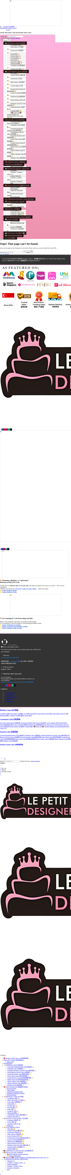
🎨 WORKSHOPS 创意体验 (13, 235)
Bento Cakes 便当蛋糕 (16, 166)
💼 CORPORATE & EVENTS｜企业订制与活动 (19, 199)
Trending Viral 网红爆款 (17, 715)
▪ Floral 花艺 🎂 (11, 1104)
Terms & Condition (11, 697)
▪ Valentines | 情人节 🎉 (14, 1124)
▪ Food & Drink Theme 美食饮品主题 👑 (16, 90)
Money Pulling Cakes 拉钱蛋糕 (45, 739)
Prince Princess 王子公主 (50, 724)
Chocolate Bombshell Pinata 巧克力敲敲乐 (12, 735)
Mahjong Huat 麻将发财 (35, 724)
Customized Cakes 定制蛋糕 (10, 719)
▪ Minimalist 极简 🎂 (13, 1113)
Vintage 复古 (28, 715)
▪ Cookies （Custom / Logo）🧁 (14, 173)
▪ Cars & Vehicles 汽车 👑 (15, 86)
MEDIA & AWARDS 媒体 (15, 224)
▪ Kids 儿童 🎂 (11, 1109)
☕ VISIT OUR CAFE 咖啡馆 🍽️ (15, 233)
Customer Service (11, 693)
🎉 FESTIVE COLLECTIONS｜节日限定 (15, 1118)
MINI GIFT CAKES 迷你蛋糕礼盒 (13, 1060)
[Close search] (1, 766)
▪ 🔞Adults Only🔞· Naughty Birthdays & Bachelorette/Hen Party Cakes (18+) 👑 (15, 115)
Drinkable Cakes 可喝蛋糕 (32, 735)
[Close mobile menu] (0, 775)
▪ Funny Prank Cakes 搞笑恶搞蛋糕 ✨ (16, 140)
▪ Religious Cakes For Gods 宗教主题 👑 (16, 104)
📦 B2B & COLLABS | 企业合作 (13, 1152)
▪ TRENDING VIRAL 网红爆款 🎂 (17, 1114)
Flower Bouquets (15, 197)
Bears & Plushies (11, 1088)
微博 (31, 682)
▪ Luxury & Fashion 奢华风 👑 (16, 94)
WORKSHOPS (7, 1063)
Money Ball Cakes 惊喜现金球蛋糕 (25, 739)
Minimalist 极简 (4, 715)
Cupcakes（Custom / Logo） (14, 178)
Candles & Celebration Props (15, 191)
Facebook (10, 682)
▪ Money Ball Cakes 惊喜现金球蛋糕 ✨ (16, 147)
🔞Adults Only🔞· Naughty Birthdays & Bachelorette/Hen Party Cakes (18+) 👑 (25, 1157)
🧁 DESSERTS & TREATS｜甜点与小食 (15, 1159)
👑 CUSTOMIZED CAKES (11, 1127)
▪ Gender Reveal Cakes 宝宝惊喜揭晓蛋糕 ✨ (16, 144)
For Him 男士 (48, 713)
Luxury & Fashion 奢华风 (20, 724)
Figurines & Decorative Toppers (15, 194)
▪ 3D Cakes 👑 (11, 1129)
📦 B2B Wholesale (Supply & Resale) (16, 204)
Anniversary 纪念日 (26, 723)
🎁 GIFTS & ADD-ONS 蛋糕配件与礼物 (15, 1087)
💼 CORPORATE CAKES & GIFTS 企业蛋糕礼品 (18, 1150)
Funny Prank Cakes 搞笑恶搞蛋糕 (51, 737)
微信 (19, 661)
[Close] (1, 768)
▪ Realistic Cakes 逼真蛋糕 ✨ (16, 158)
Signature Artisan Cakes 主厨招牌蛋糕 (11, 744)
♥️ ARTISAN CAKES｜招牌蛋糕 (15, 162)
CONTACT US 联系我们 (15, 229)
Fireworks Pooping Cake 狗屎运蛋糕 (30, 737)
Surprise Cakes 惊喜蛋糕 (9, 732)
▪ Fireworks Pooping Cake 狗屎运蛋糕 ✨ (16, 136)
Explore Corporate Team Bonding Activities (15, 626)
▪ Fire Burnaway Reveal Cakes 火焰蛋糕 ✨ (15, 133)
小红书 (27, 682)
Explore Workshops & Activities (11, 625)
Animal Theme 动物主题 (13, 723)
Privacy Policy (10, 695)
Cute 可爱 (26, 713)
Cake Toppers (11, 1090)
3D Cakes (2, 723)
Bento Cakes (10, 1062)
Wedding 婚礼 (29, 726)
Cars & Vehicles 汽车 (53, 723)
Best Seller (9, 699)
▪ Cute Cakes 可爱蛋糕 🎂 (15, 51)
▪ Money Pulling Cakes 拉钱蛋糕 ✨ (16, 151)
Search (6, 41)
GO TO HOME (4, 254)
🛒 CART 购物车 (10, 238)
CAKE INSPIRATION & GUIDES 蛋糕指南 (18, 217)
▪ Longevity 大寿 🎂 (13, 1111)
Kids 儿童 (56, 713)
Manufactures (10, 701)
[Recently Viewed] (5, 759)
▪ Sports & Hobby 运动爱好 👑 (16, 108)
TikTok (16, 682)
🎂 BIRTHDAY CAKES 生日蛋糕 (13, 1096)
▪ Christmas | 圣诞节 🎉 (17, 214)
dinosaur (17, 38)
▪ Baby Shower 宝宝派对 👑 (16, 83)
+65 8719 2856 (5, 657)
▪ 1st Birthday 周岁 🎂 (13, 1098)
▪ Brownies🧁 (11, 1161)
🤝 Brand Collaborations (17, 206)
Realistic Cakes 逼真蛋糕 (10, 741)
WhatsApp (14, 661)
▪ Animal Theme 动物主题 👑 (16, 76)
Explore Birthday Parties (9, 592)
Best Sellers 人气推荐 (16, 713)
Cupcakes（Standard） (16, 181)
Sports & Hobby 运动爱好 (16, 726)
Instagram (4, 682)
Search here (4, 36)
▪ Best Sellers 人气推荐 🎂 (15, 47)
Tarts (11, 183)
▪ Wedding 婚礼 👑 (12, 1148)
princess (13, 38)
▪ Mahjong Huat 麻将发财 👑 (16, 97)
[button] (36, 43)
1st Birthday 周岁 (5, 713)
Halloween (10, 1125)
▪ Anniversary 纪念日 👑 (14, 79)
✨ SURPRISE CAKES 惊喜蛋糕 (13, 1065)
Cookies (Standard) (12, 1164)
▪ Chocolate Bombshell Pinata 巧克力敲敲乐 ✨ (15, 122)
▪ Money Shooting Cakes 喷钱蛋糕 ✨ (16, 155)
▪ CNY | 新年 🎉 (12, 1122)
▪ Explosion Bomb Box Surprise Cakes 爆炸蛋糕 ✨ (15, 129)
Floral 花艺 (33, 713)
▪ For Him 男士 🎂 (12, 1107)
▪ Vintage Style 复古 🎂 (17, 69)
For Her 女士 (40, 713)
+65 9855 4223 (14, 657)
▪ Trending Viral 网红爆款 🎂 (16, 66)
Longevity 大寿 (63, 713)
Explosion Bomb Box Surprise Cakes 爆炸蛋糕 (53, 735)
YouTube (21, 682)
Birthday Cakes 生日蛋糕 (9, 710)
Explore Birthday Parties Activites (12, 628)
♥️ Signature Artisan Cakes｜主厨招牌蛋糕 (15, 1058)
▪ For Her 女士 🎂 (12, 1105)
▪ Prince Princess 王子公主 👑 (16, 101)
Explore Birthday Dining (9, 590)
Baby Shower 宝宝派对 (39, 723)
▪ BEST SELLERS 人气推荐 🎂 (16, 1100)
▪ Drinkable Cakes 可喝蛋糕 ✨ (16, 126)
